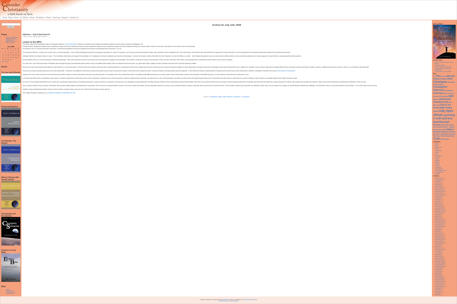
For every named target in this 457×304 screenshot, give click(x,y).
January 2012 (439, 236)
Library (32, 17)
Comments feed (10, 292)
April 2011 (438, 246)
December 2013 (439, 209)
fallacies (436, 99)
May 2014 (438, 201)
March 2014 (438, 204)
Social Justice (439, 168)
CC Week (24, 17)
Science (452, 132)
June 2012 (438, 228)
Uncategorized (439, 172)
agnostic (450, 76)
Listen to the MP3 (32, 42)
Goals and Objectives (12, 37)
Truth (436, 138)
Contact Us (74, 17)
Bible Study (438, 147)
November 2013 (439, 211)
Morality (436, 125)
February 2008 (439, 278)
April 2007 (438, 294)
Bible (450, 79)
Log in (8, 289)
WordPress (227, 299)
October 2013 (439, 213)
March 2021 (438, 178)
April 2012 (438, 231)
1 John (437, 75)
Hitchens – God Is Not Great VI (36, 34)
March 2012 (438, 233)
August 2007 (438, 288)
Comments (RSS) (233, 301)
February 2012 (439, 234)
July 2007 (438, 289)
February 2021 (439, 179)
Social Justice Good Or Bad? (443, 71)
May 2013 (438, 214)
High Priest (446, 107)
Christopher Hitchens (440, 88)
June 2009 (438, 253)
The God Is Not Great (441, 136)
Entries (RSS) (222, 301)
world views (444, 139)
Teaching (56, 17)
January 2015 (439, 189)
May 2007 (438, 293)
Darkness (438, 93)
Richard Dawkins (440, 132)
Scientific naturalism (440, 134)
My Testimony (9, 40)
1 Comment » (245, 97)
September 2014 (440, 194)
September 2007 (440, 286)
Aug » (7, 61)
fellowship (445, 99)
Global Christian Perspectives (443, 66)
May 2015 (438, 184)
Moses (443, 125)
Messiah (444, 121)
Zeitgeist (437, 173)
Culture (437, 152)
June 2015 (438, 183)
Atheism (437, 78)
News (16, 17)
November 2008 (439, 263)
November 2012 (439, 223)
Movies (437, 162)
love (436, 122)
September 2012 (440, 226)
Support (64, 17)
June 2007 (438, 291)
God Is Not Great (71, 44)
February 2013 (439, 219)
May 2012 (438, 229)
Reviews (437, 163)
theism (452, 136)
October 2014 (439, 193)
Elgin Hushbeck (449, 93)
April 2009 (438, 254)
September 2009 (440, 249)
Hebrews (437, 157)
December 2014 (439, 191)
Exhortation (444, 96)
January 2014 (439, 208)
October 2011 (439, 241)
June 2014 (438, 199)
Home (4, 17)
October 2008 (439, 264)
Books (48, 17)
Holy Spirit (446, 111)
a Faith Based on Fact (68, 93)
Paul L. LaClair (449, 127)
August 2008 (438, 268)
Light (445, 115)
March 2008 (438, 276)
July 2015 (438, 181)
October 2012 (439, 224)
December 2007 (439, 281)
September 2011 (440, 243)
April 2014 (438, 203)
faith (451, 96)
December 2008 (439, 261)
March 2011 (438, 248)
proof (443, 129)
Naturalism (450, 125)
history (436, 111)
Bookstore (40, 17)
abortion (443, 76)
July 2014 (438, 198)
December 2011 (439, 238)
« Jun (2, 61)
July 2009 (438, 251)
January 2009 (439, 259)
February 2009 (439, 258)
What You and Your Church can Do (11, 42)
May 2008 (438, 273)
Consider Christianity (54, 93)
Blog (10, 17)
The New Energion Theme (250, 299)
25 (13, 57)
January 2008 (439, 279)
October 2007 (439, 284)
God (446, 102)
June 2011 (438, 244)
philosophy (437, 129)
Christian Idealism (440, 65)
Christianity (440, 81)
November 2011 (439, 239)
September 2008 (440, 266)
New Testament (438, 127)
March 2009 (438, 256)
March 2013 (438, 218)
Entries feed (9, 290)
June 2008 (438, 271)
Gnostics (438, 101)
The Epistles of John (441, 170)
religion (450, 129)
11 (13, 52)
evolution (436, 96)
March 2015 (438, 186)
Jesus (437, 115)
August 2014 (438, 196)
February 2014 (439, 206)
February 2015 (439, 188)
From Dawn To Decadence (286, 71)
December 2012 (439, 221)
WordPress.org (10, 293)
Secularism (452, 134)
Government (438, 155)
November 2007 (439, 283)
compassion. (449, 90)
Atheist (445, 79)
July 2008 (438, 269)
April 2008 (438, 274)
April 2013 (438, 216)
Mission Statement (11, 38)
